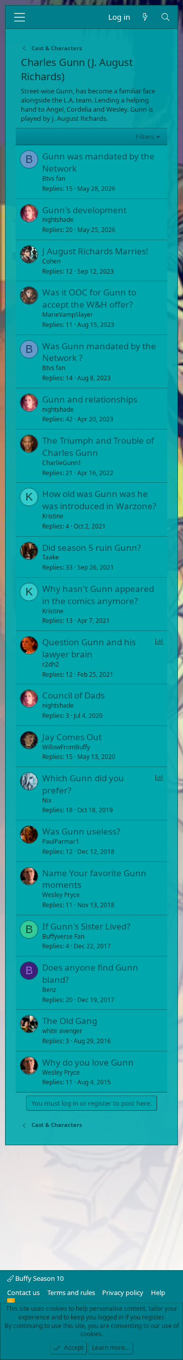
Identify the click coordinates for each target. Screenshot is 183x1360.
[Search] (165, 17)
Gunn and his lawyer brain (89, 648)
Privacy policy (122, 1292)
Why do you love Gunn (88, 1062)
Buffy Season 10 (39, 1278)
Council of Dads (73, 695)
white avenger (62, 1030)
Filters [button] (145, 136)
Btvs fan (53, 178)
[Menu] (20, 17)
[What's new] (145, 17)
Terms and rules (71, 1292)
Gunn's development (84, 210)
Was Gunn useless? (81, 831)
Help (158, 1292)
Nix (46, 800)
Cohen (51, 261)
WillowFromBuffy (66, 747)
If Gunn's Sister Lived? (86, 926)
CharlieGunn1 (61, 462)
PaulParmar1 (60, 841)
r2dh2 (50, 664)
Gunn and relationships (89, 399)
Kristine (53, 516)
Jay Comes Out (72, 737)
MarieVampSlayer (67, 314)
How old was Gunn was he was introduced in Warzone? (99, 500)
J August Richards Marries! (95, 251)
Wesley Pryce (61, 894)
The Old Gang (69, 1020)
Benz (49, 989)
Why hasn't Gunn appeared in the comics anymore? (98, 595)
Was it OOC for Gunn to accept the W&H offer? (89, 298)
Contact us (23, 1292)
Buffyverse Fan (63, 936)
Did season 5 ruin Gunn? (91, 547)
